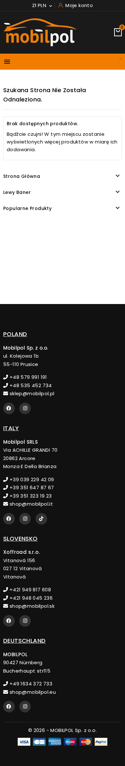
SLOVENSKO (20, 539)
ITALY (11, 428)
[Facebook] (9, 408)
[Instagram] (25, 408)
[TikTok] (41, 519)
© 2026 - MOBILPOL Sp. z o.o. (62, 730)
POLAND (15, 334)
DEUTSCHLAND (24, 641)
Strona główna (21, 176)
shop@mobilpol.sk (31, 606)
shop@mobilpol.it (30, 504)
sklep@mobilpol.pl (31, 393)
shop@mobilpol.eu (32, 692)
